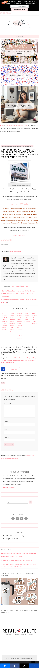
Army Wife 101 (15, 286)
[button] (19, 5)
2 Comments (25, 286)
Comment (7, 404)
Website (6, 437)
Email (5, 429)
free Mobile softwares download (15, 368)
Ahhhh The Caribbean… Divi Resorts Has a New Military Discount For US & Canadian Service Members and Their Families (19, 325)
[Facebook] (15, 665)
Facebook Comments (15, 251)
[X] (24, 665)
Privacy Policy (29, 658)
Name (6, 421)
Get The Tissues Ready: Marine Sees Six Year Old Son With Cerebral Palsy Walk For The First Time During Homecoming (18, 293)
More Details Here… (19, 235)
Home (2, 125)
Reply (2, 382)
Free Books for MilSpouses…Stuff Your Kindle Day (16, 560)
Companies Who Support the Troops (16, 125)
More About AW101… (10, 487)
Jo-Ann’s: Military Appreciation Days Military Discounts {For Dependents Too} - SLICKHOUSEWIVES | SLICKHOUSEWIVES (18, 360)
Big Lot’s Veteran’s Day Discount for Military (27, 317)
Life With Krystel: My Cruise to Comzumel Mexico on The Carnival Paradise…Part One (5, 321)
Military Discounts (28, 146)
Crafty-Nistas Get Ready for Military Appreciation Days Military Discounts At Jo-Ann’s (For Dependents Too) (19, 153)
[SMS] (5, 665)
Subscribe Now (19, 9)
